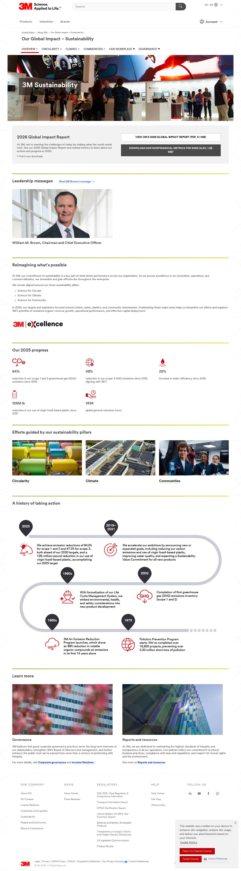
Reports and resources (151, 762)
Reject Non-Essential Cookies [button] (197, 851)
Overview (28, 49)
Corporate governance (52, 762)
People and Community (33, 822)
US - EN (209, 5)
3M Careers (27, 799)
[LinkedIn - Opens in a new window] (190, 793)
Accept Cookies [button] (190, 859)
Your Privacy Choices (112, 861)
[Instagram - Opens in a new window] (217, 793)
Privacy (45, 861)
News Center (71, 793)
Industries (46, 21)
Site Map (156, 799)
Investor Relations (83, 762)
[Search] (181, 6)
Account (211, 22)
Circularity (50, 49)
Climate (71, 49)
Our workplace (120, 49)
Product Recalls (105, 846)
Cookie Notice (188, 842)
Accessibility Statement (88, 861)
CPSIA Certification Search (111, 808)
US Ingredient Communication (113, 840)
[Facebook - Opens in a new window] (208, 793)
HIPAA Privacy (59, 861)
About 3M (26, 793)
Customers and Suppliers (34, 811)
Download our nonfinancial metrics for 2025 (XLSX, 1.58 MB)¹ (170, 150)
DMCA (71, 861)
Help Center (157, 793)
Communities (93, 49)
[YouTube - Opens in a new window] (199, 793)
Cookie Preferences (139, 861)
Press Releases (72, 799)
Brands (65, 21)
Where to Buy (158, 805)
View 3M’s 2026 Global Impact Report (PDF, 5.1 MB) (170, 137)
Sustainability (28, 817)
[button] (215, 859)
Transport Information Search (112, 802)
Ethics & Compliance (32, 828)
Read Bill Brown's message (75, 181)
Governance (148, 49)
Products (26, 21)
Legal (37, 861)
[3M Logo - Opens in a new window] (40, 6)
